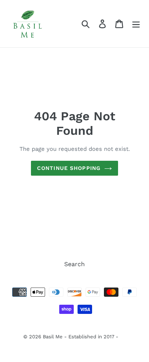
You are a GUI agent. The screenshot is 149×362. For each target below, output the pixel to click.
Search (74, 264)
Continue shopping (68, 168)
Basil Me (53, 336)
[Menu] (136, 23)
